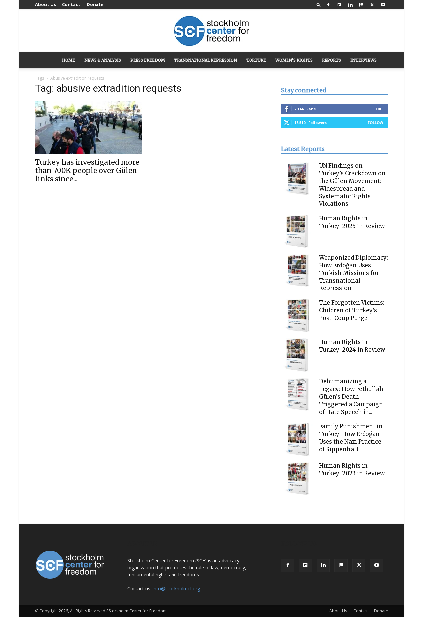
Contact (71, 4)
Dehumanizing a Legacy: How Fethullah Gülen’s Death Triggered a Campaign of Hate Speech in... (351, 397)
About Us (45, 4)
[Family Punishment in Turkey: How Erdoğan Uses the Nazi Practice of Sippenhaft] (297, 439)
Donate (95, 4)
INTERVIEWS (363, 60)
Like (379, 108)
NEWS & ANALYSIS (102, 60)
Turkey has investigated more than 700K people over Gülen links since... (87, 170)
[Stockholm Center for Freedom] (211, 31)
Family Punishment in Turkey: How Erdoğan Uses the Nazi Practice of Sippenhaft (351, 438)
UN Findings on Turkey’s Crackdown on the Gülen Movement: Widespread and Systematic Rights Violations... (352, 184)
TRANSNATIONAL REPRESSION (205, 60)
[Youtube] (383, 4)
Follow (375, 122)
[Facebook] (328, 4)
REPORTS (331, 60)
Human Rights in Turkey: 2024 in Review (352, 345)
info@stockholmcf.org (176, 588)
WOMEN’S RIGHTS (294, 60)
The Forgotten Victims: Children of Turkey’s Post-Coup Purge (351, 310)
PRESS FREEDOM (147, 60)
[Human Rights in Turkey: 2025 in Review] (297, 231)
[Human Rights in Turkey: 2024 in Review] (297, 355)
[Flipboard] (339, 4)
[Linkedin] (350, 4)
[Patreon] (361, 4)
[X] (372, 4)
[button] (319, 4)
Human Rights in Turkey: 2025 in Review (352, 222)
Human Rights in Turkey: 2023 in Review (352, 469)
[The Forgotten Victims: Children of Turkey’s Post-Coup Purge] (297, 315)
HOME (68, 60)
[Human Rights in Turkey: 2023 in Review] (297, 478)
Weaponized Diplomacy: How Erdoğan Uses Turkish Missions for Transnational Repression (353, 273)
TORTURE (256, 60)
